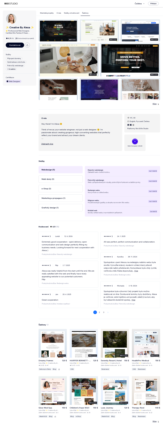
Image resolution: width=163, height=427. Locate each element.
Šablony (85, 13)
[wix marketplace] (11, 3)
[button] (58, 30)
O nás (59, 13)
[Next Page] (108, 312)
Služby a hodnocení (71, 13)
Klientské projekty (47, 13)
